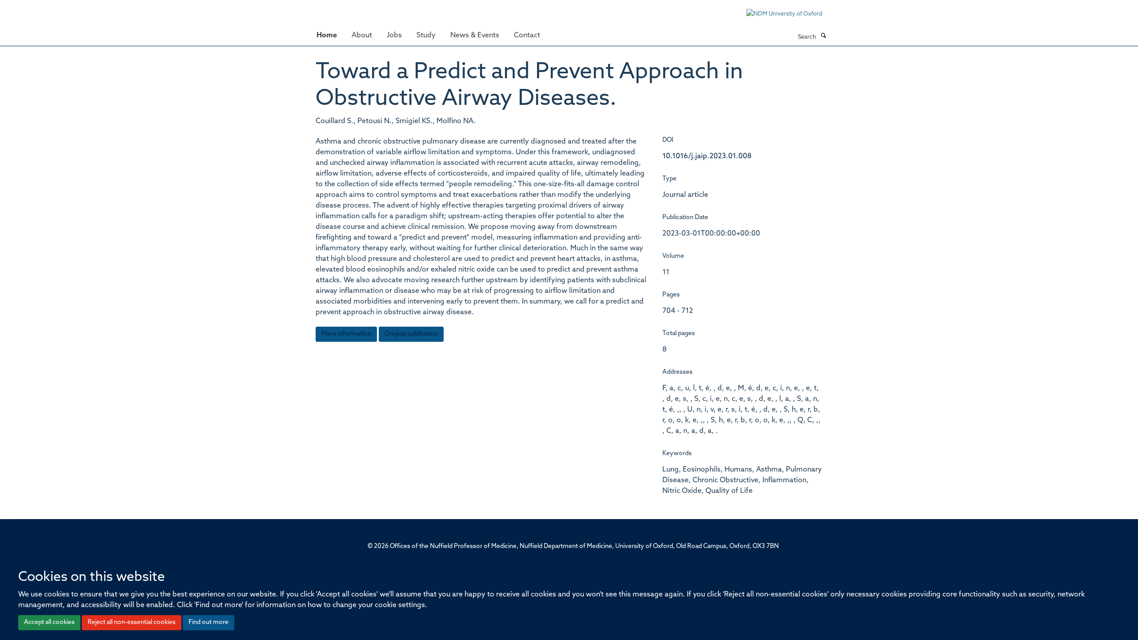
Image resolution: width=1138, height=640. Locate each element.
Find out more (208, 622)
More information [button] (346, 334)
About (362, 35)
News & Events (474, 35)
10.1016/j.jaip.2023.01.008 (707, 156)
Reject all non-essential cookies (132, 622)
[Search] (823, 36)
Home (327, 35)
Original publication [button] (411, 334)
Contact (527, 35)
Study (426, 35)
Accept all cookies (49, 622)
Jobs (394, 35)
